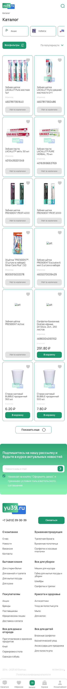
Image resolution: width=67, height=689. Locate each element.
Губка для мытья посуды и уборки (48, 575)
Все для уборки (44, 561)
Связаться (51, 520)
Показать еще (30, 429)
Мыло (38, 610)
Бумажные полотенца (46, 543)
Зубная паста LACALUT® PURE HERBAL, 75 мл (45, 151)
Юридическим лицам (13, 615)
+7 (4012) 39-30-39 (14, 520)
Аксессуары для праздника (49, 645)
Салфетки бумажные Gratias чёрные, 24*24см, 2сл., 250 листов (48, 325)
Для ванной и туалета (14, 573)
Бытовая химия (12, 561)
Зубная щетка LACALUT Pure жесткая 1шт (17, 90)
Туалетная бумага (44, 538)
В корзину (49, 354)
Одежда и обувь (10, 656)
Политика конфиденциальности (33, 674)
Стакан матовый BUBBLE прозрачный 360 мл (16, 396)
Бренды (6, 605)
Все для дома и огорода (12, 630)
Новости (7, 543)
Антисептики (42, 600)
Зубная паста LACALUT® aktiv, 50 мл (17, 150)
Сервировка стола (12, 651)
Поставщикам (10, 610)
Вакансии (7, 548)
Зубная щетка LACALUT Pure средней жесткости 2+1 (49, 90)
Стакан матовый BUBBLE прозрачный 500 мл (48, 396)
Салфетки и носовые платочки (46, 550)
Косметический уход (46, 640)
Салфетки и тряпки (45, 586)
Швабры (39, 581)
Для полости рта (44, 650)
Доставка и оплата (12, 620)
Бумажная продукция (48, 532)
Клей (4, 646)
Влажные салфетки (45, 635)
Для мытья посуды (12, 578)
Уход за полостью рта (46, 605)
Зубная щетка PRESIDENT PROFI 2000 (49, 211)
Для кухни (7, 583)
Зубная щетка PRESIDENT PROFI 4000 (17, 211)
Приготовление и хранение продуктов (17, 640)
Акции (5, 600)
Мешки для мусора (45, 568)
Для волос (40, 615)
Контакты (7, 553)
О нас (5, 538)
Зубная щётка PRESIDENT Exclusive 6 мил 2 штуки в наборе (49, 262)
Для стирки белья (11, 568)
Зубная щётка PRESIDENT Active (14, 323)
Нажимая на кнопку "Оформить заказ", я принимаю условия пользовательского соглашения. (32, 481)
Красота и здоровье (47, 594)
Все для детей (44, 629)
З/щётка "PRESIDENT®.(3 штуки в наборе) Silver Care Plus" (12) (17, 262)
